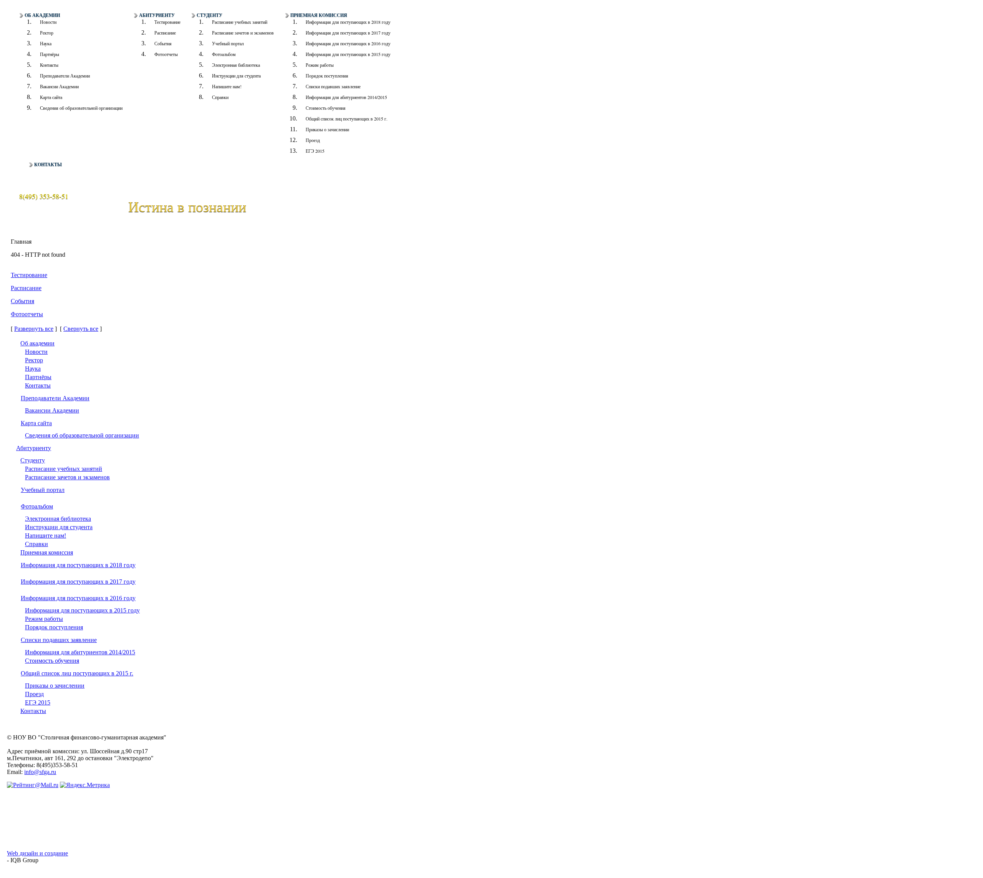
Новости (48, 22)
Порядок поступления (327, 76)
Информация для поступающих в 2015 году (348, 54)
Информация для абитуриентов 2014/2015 (346, 97)
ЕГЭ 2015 (315, 151)
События (163, 43)
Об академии (42, 15)
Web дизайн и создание (37, 853)
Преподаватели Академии (65, 76)
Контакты (49, 65)
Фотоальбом (224, 54)
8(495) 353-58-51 (43, 196)
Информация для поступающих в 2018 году (348, 22)
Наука (45, 43)
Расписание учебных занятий (239, 22)
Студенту (209, 15)
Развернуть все (33, 328)
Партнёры (49, 54)
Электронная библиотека (236, 65)
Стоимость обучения (326, 108)
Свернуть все (80, 328)
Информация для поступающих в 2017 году (348, 33)
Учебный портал (228, 43)
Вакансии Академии (59, 86)
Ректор (46, 33)
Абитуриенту (157, 15)
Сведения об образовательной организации (81, 108)
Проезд (313, 140)
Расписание (165, 33)
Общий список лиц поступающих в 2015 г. (346, 119)
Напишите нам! (227, 86)
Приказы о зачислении (327, 129)
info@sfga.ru (40, 772)
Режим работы (320, 65)
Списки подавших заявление (333, 86)
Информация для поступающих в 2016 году (348, 43)
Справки (220, 97)
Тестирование (167, 22)
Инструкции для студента (236, 76)
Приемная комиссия (318, 15)
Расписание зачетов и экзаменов (243, 33)
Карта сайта (51, 97)
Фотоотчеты (166, 54)
